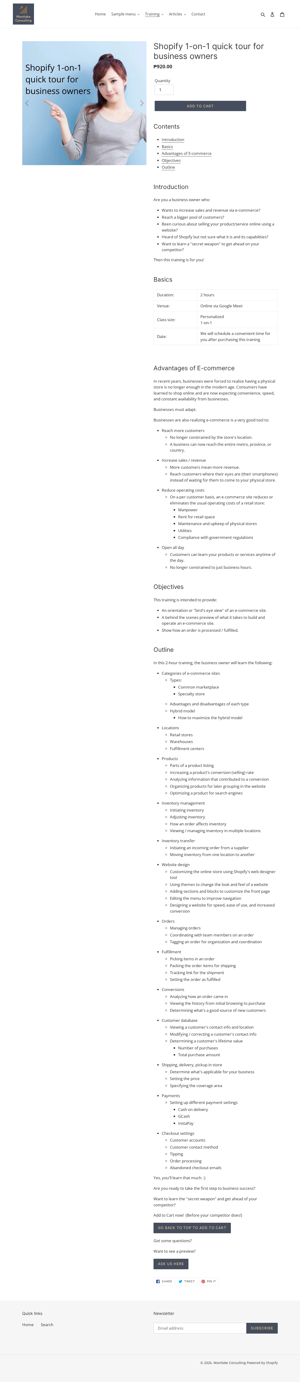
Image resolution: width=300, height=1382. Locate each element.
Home (28, 1324)
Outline (168, 167)
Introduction (173, 139)
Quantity (162, 80)
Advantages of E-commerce (187, 153)
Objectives (171, 160)
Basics (167, 146)
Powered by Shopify (262, 1362)
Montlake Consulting (230, 1362)
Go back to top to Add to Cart (192, 1228)
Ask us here (171, 1264)
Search (47, 1324)
